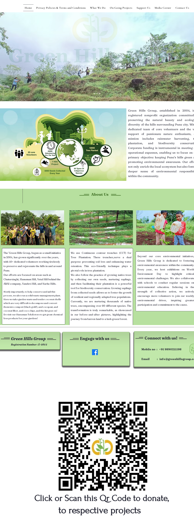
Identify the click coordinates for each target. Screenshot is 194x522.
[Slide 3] (99, 93)
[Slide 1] (94, 93)
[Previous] (16, 57)
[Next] (177, 57)
